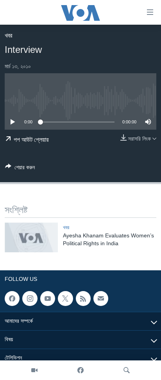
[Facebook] (80, 370)
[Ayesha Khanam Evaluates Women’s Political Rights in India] (31, 237)
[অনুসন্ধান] (126, 370)
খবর (8, 35)
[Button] (20, 168)
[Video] (34, 370)
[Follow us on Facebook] (12, 298)
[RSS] (83, 298)
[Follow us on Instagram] (29, 298)
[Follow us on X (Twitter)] (65, 298)
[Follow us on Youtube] (47, 298)
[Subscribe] (100, 298)
